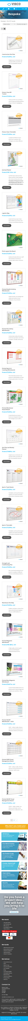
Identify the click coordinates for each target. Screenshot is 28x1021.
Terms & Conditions (8, 976)
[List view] (4, 28)
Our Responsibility (8, 971)
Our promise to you (8, 962)
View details (7, 66)
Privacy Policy (6, 977)
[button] (23, 8)
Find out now (14, 912)
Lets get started (7, 922)
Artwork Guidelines (8, 950)
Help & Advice (7, 929)
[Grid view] (2, 28)
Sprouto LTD (9, 1017)
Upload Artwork (7, 952)
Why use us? (6, 925)
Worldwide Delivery (8, 973)
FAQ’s (5, 963)
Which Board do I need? (9, 947)
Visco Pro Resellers (8, 966)
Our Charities (6, 968)
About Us (6, 979)
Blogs (5, 970)
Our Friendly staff (7, 924)
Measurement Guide (8, 949)
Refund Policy (7, 974)
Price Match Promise (8, 927)
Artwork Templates (8, 954)
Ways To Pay (6, 965)
